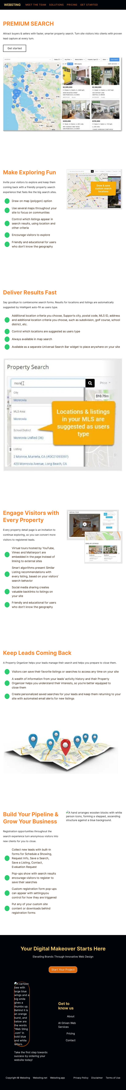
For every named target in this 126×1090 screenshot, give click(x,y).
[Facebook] (106, 4)
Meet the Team (36, 4)
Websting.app (57, 1077)
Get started (15, 48)
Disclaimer (97, 1077)
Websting (12, 4)
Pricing (72, 4)
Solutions (56, 4)
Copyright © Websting (18, 1077)
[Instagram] (111, 4)
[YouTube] (120, 4)
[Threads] (115, 4)
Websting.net (40, 1077)
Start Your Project (63, 969)
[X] (102, 4)
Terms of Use (113, 1077)
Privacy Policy (80, 1077)
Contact (70, 1040)
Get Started (89, 4)
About (70, 1016)
